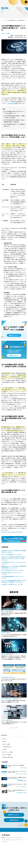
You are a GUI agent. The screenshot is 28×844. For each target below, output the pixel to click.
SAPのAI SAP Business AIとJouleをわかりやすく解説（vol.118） (17, 785)
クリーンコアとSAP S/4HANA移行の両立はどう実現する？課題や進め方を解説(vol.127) (14, 635)
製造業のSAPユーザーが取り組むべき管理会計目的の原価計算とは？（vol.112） (13, 566)
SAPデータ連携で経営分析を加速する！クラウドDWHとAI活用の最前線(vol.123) (14, 722)
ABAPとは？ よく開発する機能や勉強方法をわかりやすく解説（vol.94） (17, 791)
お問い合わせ (14, 820)
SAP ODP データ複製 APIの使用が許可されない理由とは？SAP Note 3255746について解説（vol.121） (13, 558)
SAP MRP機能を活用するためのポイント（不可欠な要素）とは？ (14, 112)
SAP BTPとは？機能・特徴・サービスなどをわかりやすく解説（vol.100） (17, 772)
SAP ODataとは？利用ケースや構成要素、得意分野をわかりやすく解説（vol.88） (17, 778)
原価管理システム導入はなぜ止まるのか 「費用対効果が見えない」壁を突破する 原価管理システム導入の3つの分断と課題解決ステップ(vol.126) (13, 657)
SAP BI (4, 739)
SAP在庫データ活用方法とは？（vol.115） (12, 584)
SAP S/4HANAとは (5, 677)
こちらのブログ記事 (12, 103)
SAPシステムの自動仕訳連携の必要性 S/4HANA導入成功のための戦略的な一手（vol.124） (13, 581)
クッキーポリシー (19, 837)
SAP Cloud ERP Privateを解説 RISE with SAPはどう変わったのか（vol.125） (14, 679)
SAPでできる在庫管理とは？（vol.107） (11, 554)
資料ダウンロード (14, 815)
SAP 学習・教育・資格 (7, 757)
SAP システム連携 (12, 698)
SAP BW (4, 741)
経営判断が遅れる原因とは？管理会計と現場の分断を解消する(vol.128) (13, 614)
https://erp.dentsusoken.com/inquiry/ (12, 532)
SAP (7, 59)
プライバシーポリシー (10, 837)
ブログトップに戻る (14, 727)
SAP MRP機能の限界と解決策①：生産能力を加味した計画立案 (14, 116)
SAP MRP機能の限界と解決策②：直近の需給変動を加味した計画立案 (14, 121)
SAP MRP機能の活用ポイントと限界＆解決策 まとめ (14, 125)
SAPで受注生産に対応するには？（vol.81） (12, 570)
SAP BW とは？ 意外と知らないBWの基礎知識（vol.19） (16, 766)
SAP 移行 (3, 632)
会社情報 (2, 837)
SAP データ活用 (5, 33)
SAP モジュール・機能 (7, 752)
